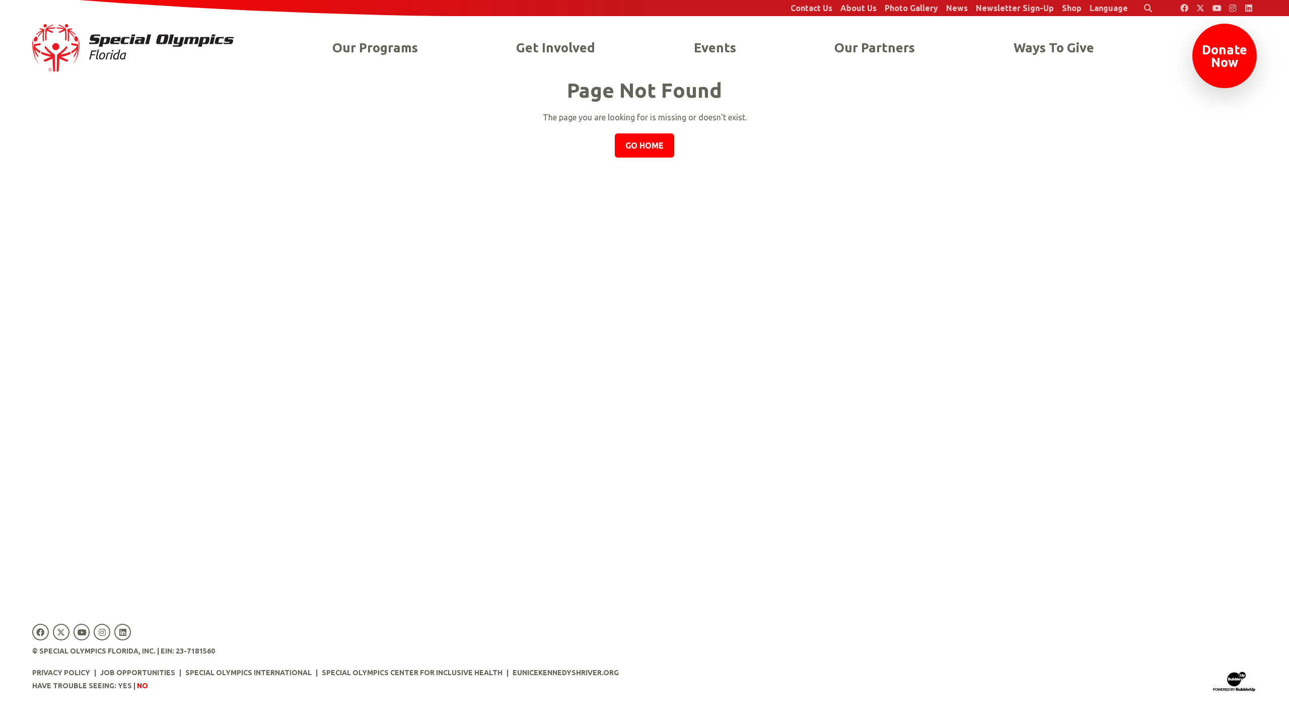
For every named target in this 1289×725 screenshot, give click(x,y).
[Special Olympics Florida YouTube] (1216, 8)
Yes (125, 686)
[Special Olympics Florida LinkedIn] (1249, 8)
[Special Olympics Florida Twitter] (1200, 8)
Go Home (644, 145)
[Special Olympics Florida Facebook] (1184, 8)
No (142, 686)
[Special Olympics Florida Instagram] (1233, 8)
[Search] (1148, 8)
